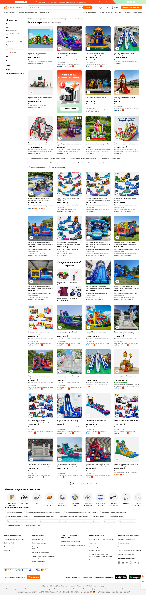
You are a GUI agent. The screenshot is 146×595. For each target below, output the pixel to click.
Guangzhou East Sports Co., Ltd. (38, 297)
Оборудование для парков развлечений (64, 19)
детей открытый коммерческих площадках (83, 158)
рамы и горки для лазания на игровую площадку (22, 521)
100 (96, 483)
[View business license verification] (91, 592)
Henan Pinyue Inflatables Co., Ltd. (124, 209)
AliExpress (45, 586)
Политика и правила (38, 561)
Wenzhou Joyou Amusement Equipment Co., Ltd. (40, 207)
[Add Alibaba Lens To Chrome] (33, 577)
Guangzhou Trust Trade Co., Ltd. (95, 297)
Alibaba (29, 19)
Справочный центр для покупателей (101, 539)
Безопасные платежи (39, 539)
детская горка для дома (128, 521)
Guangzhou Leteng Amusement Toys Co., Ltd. (126, 61)
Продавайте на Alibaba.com (126, 539)
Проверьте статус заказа (126, 547)
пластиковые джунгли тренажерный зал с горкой (118, 163)
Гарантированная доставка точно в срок (43, 547)
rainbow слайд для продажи (39, 163)
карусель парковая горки (33, 525)
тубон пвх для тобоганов (58, 167)
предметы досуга (99, 516)
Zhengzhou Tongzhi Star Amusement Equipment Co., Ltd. (98, 151)
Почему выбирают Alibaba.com (14, 539)
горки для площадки (14, 525)
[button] (80, 7)
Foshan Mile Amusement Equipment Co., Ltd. (98, 209)
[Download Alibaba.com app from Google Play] (135, 577)
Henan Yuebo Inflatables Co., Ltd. (67, 253)
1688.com (53, 586)
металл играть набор (59, 158)
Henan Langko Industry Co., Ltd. (124, 297)
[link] (143, 576)
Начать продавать (123, 543)
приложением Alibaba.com (104, 577)
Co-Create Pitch (9, 543)
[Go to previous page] (68, 483)
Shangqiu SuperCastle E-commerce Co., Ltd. (69, 387)
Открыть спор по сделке (97, 547)
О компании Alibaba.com (12, 535)
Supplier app (76, 577)
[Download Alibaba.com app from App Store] (121, 577)
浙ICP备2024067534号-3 (123, 592)
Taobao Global (81, 586)
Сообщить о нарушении (96, 560)
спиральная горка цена (15, 512)
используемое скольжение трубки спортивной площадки (44, 512)
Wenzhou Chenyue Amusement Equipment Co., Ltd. (40, 151)
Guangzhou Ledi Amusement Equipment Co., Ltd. (98, 110)
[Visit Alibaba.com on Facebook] (119, 562)
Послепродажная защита (40, 552)
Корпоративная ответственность (14, 547)
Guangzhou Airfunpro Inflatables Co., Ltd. (69, 64)
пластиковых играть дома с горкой (18, 516)
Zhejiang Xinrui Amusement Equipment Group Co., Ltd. (40, 61)
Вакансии (7, 550)
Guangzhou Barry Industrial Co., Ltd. (39, 253)
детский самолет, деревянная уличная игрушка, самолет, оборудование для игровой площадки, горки (71, 521)
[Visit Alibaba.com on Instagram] (131, 562)
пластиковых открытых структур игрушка (114, 512)
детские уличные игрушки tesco (61, 163)
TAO (88, 586)
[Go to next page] (99, 483)
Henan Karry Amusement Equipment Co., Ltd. (40, 387)
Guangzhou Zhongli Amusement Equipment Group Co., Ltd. (98, 343)
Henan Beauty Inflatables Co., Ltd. (67, 209)
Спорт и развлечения (42, 19)
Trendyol (94, 586)
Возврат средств (94, 550)
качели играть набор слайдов (39, 158)
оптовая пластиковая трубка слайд (44, 516)
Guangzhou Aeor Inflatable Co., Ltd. (96, 64)
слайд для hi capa (111, 521)
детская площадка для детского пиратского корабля (81, 512)
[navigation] (15, 251)
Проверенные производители (70, 541)
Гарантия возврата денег (40, 543)
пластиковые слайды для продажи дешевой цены (74, 516)
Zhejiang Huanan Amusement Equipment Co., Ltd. (126, 108)
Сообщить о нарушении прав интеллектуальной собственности (100, 555)
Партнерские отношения (126, 554)
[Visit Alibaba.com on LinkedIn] (123, 562)
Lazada (73, 586)
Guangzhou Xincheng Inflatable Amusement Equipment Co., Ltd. (126, 343)
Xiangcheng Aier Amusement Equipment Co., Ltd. (126, 151)
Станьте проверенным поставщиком (129, 550)
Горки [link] (82, 19)
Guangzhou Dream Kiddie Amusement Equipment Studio (98, 253)
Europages (102, 586)
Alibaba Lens (14, 577)
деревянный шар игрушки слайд (111, 158)
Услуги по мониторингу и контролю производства (43, 557)
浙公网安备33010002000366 (105, 592)
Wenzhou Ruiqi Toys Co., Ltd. (37, 105)
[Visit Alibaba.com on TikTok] (138, 562)
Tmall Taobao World (63, 586)
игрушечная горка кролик (38, 167)
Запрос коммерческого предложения (73, 545)
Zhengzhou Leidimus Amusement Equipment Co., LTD (126, 253)
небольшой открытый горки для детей (87, 163)
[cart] (106, 8)
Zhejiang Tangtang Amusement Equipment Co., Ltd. (69, 151)
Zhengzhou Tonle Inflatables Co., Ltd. (39, 343)
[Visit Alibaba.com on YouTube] (134, 562)
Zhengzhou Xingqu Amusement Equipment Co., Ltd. (69, 343)
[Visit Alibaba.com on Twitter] (127, 562)
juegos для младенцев (116, 516)
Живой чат (92, 543)
